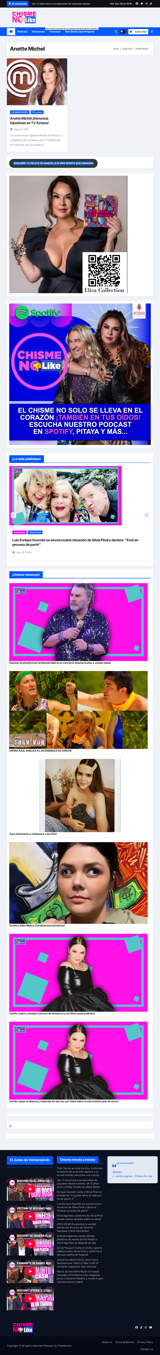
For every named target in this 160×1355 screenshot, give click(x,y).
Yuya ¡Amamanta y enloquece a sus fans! (33, 833)
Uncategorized (53, 532)
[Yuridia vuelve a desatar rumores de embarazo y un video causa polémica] (78, 973)
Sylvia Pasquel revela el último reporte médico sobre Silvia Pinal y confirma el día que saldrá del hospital (79, 1251)
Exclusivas (39, 30)
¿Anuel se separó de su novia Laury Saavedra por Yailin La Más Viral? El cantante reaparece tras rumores (77, 1263)
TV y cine (37, 112)
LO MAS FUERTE (20, 112)
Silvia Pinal (35, 532)
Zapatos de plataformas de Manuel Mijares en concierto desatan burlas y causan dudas (60, 662)
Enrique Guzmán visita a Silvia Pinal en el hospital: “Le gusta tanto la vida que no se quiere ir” (79, 1195)
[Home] (11, 31)
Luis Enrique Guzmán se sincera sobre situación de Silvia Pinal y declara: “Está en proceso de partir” (79, 1207)
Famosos (55, 31)
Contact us (147, 1349)
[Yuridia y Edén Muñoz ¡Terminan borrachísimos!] (78, 883)
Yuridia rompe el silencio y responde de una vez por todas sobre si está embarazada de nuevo (63, 1101)
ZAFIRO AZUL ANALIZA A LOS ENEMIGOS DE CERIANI (40, 750)
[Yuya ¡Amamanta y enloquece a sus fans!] (78, 795)
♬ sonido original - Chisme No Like (132, 1176)
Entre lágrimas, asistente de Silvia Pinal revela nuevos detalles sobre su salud (71, 540)
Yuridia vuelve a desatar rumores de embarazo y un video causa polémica (52, 1013)
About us (107, 1342)
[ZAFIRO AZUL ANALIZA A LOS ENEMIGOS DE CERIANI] (78, 710)
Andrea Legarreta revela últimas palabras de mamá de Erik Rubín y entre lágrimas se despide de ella (77, 1239)
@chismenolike (125, 1163)
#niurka (116, 1171)
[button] (152, 31)
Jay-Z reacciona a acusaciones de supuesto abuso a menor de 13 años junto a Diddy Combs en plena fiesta (78, 1183)
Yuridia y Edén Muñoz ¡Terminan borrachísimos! (37, 925)
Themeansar (65, 1345)
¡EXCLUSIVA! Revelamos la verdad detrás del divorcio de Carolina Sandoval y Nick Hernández (76, 1227)
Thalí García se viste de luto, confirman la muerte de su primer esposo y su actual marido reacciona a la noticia (79, 1172)
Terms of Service (124, 1342)
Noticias (22, 31)
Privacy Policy (145, 1342)
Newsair (48, 1345)
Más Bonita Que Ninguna (79, 31)
